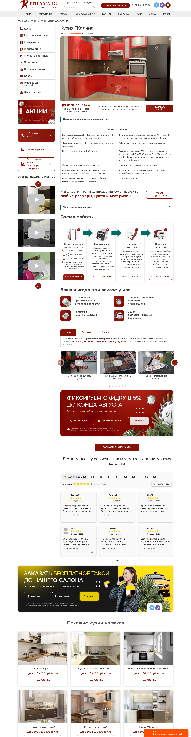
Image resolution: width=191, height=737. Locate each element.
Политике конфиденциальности (82, 430)
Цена (68, 332)
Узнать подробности (160, 194)
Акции (139, 14)
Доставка (86, 332)
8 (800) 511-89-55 (141, 5)
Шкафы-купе (32, 42)
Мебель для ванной (31, 84)
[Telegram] (156, 5)
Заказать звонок (115, 5)
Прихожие (30, 62)
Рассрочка (123, 14)
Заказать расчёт (160, 108)
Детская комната (35, 69)
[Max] (162, 5)
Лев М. (150, 495)
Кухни (33, 21)
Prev (38, 184)
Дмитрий (113, 495)
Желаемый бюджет (112, 421)
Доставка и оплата (85, 14)
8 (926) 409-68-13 (141, 9)
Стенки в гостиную (36, 56)
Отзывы (152, 14)
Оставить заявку (73, 277)
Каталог (64, 14)
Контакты (168, 14)
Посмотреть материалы (117, 447)
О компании (45, 14)
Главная (28, 14)
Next (38, 286)
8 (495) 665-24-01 (141, 2)
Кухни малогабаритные (54, 21)
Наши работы (32, 92)
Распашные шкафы (36, 35)
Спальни (29, 76)
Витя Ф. (150, 528)
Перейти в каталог (160, 277)
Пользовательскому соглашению (107, 430)
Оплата (106, 332)
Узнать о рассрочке (131, 277)
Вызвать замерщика (102, 277)
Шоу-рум (106, 14)
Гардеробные (32, 49)
